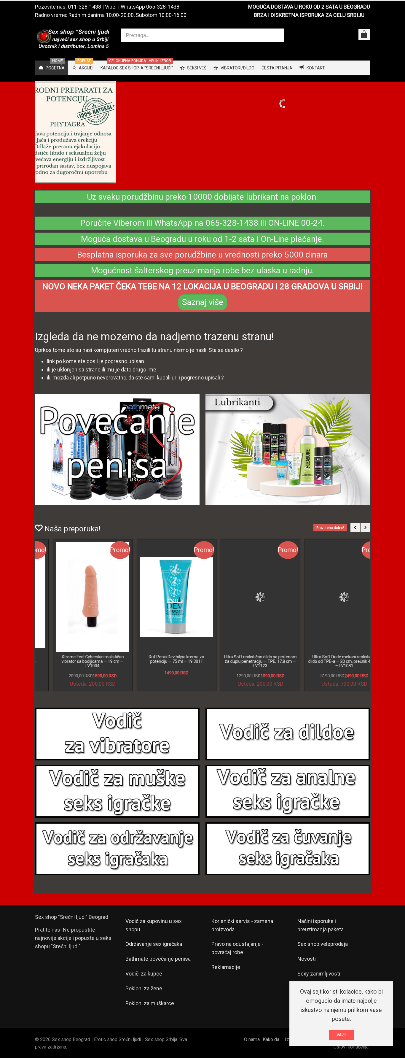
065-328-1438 (162, 7)
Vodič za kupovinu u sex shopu (153, 930)
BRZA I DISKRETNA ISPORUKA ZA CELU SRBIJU (309, 15)
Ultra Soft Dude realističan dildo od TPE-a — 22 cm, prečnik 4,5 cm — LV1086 (245, 666)
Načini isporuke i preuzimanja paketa (320, 930)
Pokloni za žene (143, 993)
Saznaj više (202, 307)
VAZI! (341, 1034)
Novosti (306, 964)
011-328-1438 (84, 7)
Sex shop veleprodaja (322, 949)
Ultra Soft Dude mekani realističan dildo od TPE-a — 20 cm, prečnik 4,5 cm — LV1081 (161, 666)
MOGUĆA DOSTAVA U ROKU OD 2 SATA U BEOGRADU (309, 7)
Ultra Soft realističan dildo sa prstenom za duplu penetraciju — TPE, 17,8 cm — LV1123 (77, 666)
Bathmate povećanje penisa (158, 964)
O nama (252, 1044)
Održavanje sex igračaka (153, 949)
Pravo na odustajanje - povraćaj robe (237, 953)
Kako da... (272, 1044)
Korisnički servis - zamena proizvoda (242, 930)
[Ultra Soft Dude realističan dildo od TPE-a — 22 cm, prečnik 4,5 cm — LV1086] (244, 601)
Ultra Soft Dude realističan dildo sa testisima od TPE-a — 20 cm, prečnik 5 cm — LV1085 (328, 666)
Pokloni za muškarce (149, 1008)
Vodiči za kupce (143, 979)
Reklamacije (225, 972)
